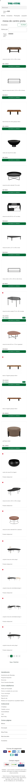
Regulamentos (4, 695)
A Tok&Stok (3, 706)
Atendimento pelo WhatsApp (8, 675)
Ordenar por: (4, 29)
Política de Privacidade (6, 688)
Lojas (2, 714)
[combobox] (17, 30)
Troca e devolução (5, 693)
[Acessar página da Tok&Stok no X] (20, 665)
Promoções (17, 15)
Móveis (3, 15)
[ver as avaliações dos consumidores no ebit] (7, 764)
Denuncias (3, 680)
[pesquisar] (25, 7)
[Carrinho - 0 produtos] (26, 3)
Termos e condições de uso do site (9, 691)
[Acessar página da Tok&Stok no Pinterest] (16, 665)
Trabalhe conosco (5, 709)
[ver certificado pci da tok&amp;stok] (21, 764)
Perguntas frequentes (6, 677)
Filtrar (23, 24)
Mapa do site (4, 698)
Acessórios (9, 15)
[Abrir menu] (4, 3)
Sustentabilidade (5, 711)
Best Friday (4, 716)
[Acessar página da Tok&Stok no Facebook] (8, 665)
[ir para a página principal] (14, 3)
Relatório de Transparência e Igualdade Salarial (12, 700)
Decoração (4, 727)
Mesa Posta (4, 732)
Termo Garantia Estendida (7, 682)
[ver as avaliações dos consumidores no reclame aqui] (14, 764)
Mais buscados (5, 736)
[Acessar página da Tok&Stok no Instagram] (12, 665)
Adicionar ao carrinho (14, 66)
